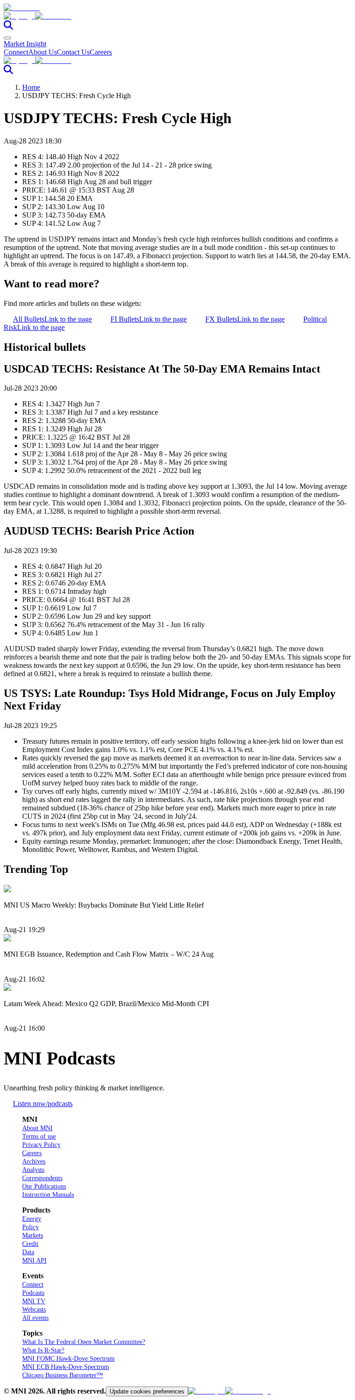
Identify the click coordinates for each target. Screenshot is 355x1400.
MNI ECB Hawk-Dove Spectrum (65, 1366)
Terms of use (39, 1136)
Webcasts (34, 1309)
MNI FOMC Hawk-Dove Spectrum (68, 1358)
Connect (16, 52)
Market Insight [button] (25, 44)
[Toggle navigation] (7, 38)
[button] (177, 16)
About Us (42, 52)
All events (35, 1317)
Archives (33, 1161)
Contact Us (73, 52)
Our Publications (44, 1186)
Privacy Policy (41, 1144)
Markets (32, 1235)
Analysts (33, 1169)
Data (28, 1252)
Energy (31, 1218)
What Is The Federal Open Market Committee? (83, 1341)
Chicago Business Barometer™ (62, 1375)
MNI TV (33, 1301)
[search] (8, 27)
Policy (30, 1227)
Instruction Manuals (48, 1194)
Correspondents (42, 1178)
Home (31, 87)
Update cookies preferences (147, 1391)
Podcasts (33, 1292)
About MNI (37, 1128)
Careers (101, 52)
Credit (30, 1243)
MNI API (34, 1260)
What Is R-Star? (43, 1350)
